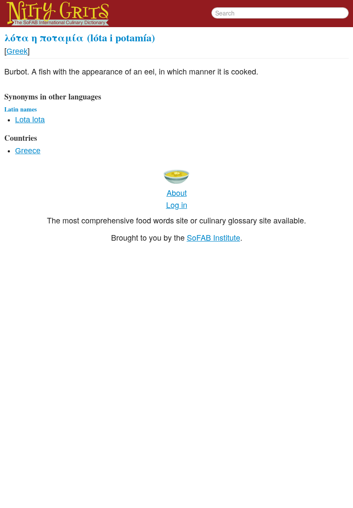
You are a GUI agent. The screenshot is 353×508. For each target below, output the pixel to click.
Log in (176, 204)
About (177, 192)
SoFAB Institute (213, 237)
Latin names (20, 109)
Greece (27, 150)
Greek (17, 51)
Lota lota (30, 119)
